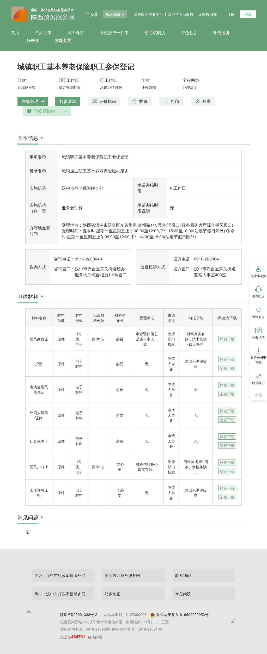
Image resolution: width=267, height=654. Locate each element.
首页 (15, 32)
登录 (248, 14)
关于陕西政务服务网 (122, 575)
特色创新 (189, 32)
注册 (230, 14)
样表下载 (227, 338)
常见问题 (183, 593)
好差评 (33, 40)
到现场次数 (26, 87)
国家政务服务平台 (148, 14)
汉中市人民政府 (180, 14)
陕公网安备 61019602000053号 (182, 614)
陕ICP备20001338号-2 (78, 614)
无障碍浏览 (207, 14)
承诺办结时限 (111, 87)
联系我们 (183, 575)
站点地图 (112, 593)
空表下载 (227, 368)
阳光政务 (221, 32)
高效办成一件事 (114, 32)
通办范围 (148, 87)
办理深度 (190, 87)
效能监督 (63, 40)
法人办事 (75, 32)
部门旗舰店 (154, 32)
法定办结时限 (70, 87)
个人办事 (43, 32)
